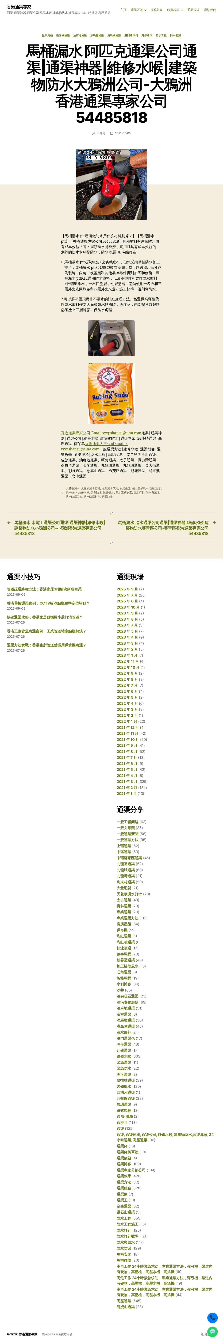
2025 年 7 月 (127, 595)
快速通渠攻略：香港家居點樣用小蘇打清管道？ (45, 617)
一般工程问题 (127, 822)
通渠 (120, 1128)
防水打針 (138, 492)
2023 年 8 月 (127, 619)
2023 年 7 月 (127, 625)
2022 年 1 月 (127, 721)
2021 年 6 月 (127, 763)
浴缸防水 (155, 488)
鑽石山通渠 (126, 1212)
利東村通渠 (126, 882)
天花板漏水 (73, 488)
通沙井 (122, 1122)
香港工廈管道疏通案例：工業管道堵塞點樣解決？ (46, 631)
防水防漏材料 (92, 496)
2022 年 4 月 (127, 703)
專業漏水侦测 (110, 488)
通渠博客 (124, 1164)
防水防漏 (175, 35)
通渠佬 (122, 1146)
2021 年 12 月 (128, 727)
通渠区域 (137, 10)
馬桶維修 (124, 1260)
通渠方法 (124, 1182)
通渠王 (122, 1200)
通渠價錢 (124, 1158)
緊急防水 (96, 492)
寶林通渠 (124, 906)
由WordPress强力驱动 (57, 1334)
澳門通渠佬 (131, 35)
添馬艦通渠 (97, 35)
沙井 (120, 990)
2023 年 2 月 (127, 649)
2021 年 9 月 (127, 745)
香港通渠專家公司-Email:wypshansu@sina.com (101, 433)
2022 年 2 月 (127, 715)
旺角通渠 (124, 972)
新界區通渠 (63, 35)
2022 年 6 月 (127, 691)
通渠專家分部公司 (131, 1170)
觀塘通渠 (124, 1104)
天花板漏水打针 (90, 488)
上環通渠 (124, 846)
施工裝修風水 (140, 488)
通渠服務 (124, 1188)
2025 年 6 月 (127, 601)
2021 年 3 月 (127, 781)
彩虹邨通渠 (126, 942)
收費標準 (173, 10)
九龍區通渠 (126, 864)
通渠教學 (124, 1176)
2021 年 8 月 (127, 751)
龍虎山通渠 (126, 1307)
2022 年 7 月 (127, 685)
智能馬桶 (124, 978)
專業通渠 (124, 912)
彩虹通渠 (124, 936)
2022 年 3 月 (127, 709)
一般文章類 (126, 828)
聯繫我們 (210, 10)
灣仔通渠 (146, 35)
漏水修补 (71, 492)
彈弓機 (122, 930)
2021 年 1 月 (127, 793)
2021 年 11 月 (127, 733)
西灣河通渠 (126, 1092)
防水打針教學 (127, 1236)
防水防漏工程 (74, 496)
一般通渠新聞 (127, 834)
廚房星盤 (125, 488)
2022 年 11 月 (128, 661)
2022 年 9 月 (127, 673)
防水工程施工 (124, 492)
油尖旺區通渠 (127, 996)
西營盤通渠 (126, 1098)
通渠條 (122, 1194)
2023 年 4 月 (127, 637)
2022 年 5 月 (127, 697)
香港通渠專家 (19, 7)
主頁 (123, 10)
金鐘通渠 (124, 1206)
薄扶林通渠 (126, 1080)
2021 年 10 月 (128, 739)
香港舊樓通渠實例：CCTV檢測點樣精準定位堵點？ (48, 603)
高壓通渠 (124, 1301)
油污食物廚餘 (127, 1002)
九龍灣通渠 (126, 876)
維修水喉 (83, 492)
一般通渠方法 (127, 840)
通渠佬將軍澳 (127, 1152)
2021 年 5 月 (127, 769)
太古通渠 (124, 900)
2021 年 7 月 (127, 757)
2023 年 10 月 (128, 607)
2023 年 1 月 (127, 655)
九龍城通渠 (126, 870)
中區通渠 (124, 852)
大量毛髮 (124, 888)
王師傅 (101, 133)
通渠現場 (193, 10)
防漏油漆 (107, 496)
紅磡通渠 (124, 1050)
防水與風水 (153, 492)
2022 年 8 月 (127, 679)
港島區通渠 (114, 35)
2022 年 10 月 (128, 667)
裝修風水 (108, 492)
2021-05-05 (122, 133)
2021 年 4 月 (127, 775)
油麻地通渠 (80, 35)
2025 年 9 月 (127, 589)
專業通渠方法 (127, 918)
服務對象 (157, 10)
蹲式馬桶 (124, 1110)
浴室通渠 (124, 1014)
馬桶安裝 (124, 1254)
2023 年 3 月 (127, 643)
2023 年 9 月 (127, 613)
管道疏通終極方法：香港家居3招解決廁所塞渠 (44, 589)
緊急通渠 (124, 1062)
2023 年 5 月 (127, 631)
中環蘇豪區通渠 (129, 858)
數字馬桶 (47, 35)
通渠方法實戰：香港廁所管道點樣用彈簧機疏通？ (46, 645)
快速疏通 (124, 948)
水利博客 (124, 984)
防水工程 (161, 35)
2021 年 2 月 (127, 787)
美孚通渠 (124, 1074)
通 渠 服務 (125, 1116)
